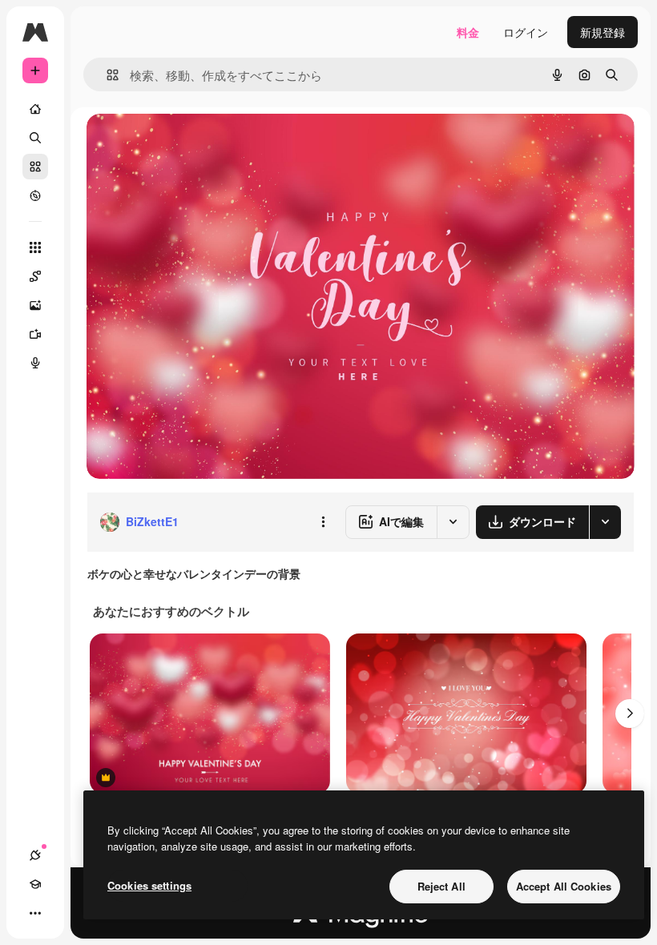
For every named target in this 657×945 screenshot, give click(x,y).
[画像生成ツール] (35, 305)
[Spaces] (35, 276)
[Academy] (35, 884)
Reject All (441, 886)
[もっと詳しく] (35, 195)
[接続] (35, 855)
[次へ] (629, 713)
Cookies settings (149, 885)
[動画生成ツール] (35, 334)
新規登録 (602, 32)
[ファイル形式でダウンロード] (605, 522)
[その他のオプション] (323, 522)
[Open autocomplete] (106, 75)
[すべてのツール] (35, 247)
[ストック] (35, 166)
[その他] (35, 913)
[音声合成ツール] (35, 363)
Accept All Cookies (563, 886)
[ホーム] (35, 109)
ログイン (525, 32)
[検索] (35, 138)
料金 (468, 32)
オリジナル (197, 143)
